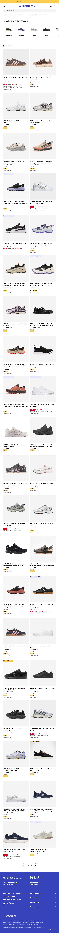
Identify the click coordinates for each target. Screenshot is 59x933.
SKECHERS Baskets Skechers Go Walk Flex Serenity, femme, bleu (15, 850)
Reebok (47, 35)
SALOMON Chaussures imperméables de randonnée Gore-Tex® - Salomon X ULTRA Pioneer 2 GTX (15, 485)
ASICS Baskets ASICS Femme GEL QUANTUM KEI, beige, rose (40, 850)
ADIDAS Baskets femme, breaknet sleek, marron (15, 78)
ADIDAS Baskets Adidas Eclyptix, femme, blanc (42, 729)
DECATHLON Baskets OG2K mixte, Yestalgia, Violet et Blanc (13, 769)
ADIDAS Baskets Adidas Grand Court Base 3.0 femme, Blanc (41, 202)
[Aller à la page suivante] (35, 865)
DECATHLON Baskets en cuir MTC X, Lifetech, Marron (40, 78)
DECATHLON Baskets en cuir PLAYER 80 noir (41, 605)
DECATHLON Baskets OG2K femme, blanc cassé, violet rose (42, 484)
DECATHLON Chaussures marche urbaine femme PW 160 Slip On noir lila (42, 365)
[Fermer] (55, 2)
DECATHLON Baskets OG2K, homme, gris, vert (42, 524)
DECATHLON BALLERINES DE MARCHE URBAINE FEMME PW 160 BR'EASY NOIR (41, 324)
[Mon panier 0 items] (54, 6)
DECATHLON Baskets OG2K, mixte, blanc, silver (15, 121)
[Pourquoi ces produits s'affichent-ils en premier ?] (3, 46)
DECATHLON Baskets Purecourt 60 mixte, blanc (42, 646)
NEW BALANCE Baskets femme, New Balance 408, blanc (14, 445)
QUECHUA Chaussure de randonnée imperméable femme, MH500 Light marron (15, 405)
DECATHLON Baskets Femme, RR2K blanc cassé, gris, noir (42, 121)
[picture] (16, 62)
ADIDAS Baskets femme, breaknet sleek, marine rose (15, 646)
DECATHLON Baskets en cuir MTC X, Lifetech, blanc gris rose (13, 162)
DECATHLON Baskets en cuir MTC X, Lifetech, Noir (13, 729)
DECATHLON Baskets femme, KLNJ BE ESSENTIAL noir (41, 769)
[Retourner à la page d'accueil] (28, 6)
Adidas (34, 35)
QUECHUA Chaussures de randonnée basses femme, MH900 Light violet (41, 244)
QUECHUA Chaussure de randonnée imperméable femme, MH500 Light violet (15, 202)
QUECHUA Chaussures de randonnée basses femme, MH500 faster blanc (41, 284)
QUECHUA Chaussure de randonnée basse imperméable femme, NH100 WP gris (42, 445)
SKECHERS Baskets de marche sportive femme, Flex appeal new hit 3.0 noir (14, 564)
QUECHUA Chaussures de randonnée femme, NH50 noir (14, 689)
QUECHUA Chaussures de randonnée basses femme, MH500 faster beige (14, 284)
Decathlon (9, 35)
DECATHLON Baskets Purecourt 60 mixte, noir (42, 689)
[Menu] (4, 6)
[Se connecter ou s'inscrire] (51, 6)
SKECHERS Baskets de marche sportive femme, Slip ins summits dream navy (41, 810)
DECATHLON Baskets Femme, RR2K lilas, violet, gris (15, 324)
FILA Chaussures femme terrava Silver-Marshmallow (14, 524)
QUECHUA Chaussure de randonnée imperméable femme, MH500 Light (13, 605)
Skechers (21, 35)
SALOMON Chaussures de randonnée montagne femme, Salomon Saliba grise (42, 564)
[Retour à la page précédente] (23, 865)
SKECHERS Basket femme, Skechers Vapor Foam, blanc (42, 405)
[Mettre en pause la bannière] (53, 2)
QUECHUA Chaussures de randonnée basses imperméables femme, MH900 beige (14, 366)
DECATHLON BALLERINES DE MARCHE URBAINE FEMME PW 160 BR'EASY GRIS (14, 810)
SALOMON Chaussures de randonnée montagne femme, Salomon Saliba (41, 162)
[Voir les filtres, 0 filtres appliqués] (5, 42)
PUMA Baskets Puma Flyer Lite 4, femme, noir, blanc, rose (15, 244)
